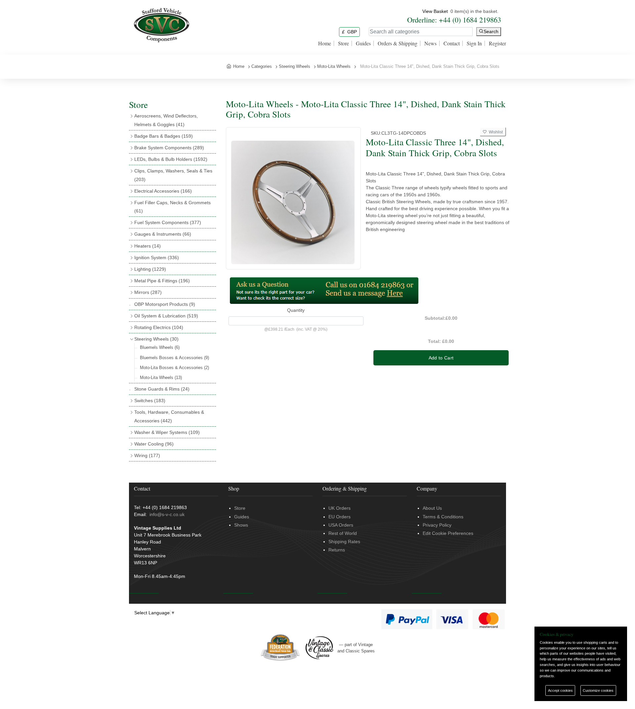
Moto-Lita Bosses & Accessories (174, 367)
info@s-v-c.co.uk (167, 514)
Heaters (147, 246)
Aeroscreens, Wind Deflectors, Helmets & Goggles (166, 120)
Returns (336, 549)
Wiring (147, 455)
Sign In (474, 43)
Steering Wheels (156, 339)
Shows (241, 525)
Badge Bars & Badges (163, 136)
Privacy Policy (437, 525)
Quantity (296, 310)
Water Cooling (154, 444)
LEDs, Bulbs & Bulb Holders (170, 159)
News (430, 43)
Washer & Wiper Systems (167, 432)
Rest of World (342, 533)
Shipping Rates (344, 541)
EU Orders (339, 516)
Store (343, 43)
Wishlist (495, 132)
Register (497, 43)
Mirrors (148, 292)
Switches (149, 400)
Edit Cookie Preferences (448, 533)
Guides (363, 43)
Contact (452, 43)
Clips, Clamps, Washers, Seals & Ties (173, 175)
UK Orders (339, 508)
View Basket (435, 11)
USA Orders (340, 525)
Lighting (150, 269)
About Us (432, 508)
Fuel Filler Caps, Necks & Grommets (172, 206)
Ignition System (156, 257)
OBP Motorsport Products (164, 304)
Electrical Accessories (163, 191)
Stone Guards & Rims (162, 389)
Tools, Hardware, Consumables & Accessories (169, 416)
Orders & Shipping (397, 43)
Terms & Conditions (443, 516)
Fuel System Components (167, 222)
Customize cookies (598, 690)
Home (324, 43)
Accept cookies (560, 690)
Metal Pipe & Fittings (162, 280)
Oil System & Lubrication (166, 315)
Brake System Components (169, 147)
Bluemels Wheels (160, 347)
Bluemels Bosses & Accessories (174, 357)
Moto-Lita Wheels (161, 377)
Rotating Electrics (158, 327)
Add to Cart (441, 357)
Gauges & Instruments (162, 234)
